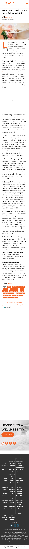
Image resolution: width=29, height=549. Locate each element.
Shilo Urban (8, 17)
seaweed (7, 295)
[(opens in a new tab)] (11, 525)
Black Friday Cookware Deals (19, 502)
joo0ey (10, 283)
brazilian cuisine (18, 287)
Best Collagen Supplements (20, 465)
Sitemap (4, 469)
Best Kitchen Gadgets (12, 496)
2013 (9, 287)
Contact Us (5, 459)
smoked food (17, 295)
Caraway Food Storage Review (20, 480)
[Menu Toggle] (27, 4)
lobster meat (7, 72)
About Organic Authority (5, 496)
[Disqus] (14, 331)
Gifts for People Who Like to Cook (19, 496)
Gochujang (14, 291)
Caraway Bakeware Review (20, 489)
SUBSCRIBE (8, 434)
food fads (14, 289)
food (6, 289)
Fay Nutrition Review (4, 517)
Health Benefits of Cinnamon (12, 489)
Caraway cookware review (12, 509)
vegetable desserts (10, 297)
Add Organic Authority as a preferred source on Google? (12, 304)
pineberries (20, 293)
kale (8, 138)
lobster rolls (9, 293)
